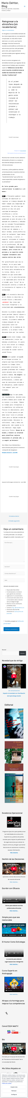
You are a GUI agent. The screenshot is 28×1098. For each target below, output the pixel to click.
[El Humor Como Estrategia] (14, 756)
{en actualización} (14, 693)
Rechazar (14, 1090)
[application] (14, 930)
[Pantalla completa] (24, 935)
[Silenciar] (21, 935)
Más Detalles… (14, 882)
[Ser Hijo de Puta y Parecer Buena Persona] (14, 723)
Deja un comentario (8, 30)
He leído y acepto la (14, 622)
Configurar (14, 1094)
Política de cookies (6, 1083)
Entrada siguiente (14, 521)
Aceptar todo (14, 1087)
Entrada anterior (14, 516)
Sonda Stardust (23, 150)
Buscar (4, 649)
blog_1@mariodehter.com (18, 607)
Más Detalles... (14, 911)
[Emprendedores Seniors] (14, 788)
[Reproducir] (4, 935)
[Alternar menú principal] (25, 6)
